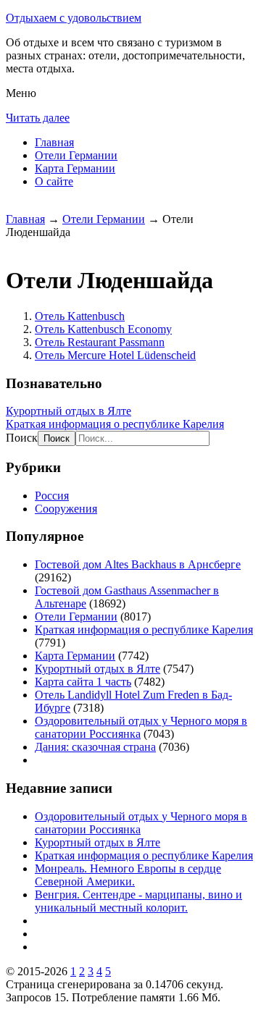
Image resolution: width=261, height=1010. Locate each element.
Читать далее (38, 117)
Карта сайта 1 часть (83, 682)
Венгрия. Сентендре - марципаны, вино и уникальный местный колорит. (138, 901)
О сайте (54, 181)
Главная (54, 142)
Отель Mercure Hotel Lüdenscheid (115, 355)
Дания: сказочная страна (95, 747)
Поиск (22, 438)
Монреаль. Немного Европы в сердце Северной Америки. (128, 875)
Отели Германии (76, 155)
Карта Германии (75, 168)
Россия (52, 495)
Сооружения (66, 508)
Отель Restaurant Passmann (100, 342)
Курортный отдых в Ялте (68, 411)
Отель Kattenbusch (80, 316)
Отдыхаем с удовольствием (73, 18)
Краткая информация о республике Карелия (115, 424)
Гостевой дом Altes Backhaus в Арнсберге (138, 564)
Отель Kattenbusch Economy (103, 329)
